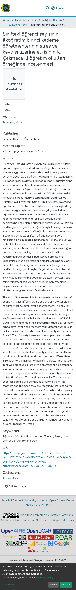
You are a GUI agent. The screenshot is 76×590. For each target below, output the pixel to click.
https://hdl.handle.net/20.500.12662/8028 (29, 466)
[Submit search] (47, 8)
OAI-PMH (42, 505)
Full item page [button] (17, 486)
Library (43, 500)
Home (6, 20)
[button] (53, 8)
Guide (30, 505)
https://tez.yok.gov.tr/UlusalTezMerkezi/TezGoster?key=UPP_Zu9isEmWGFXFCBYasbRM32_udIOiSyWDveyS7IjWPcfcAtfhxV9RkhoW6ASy (37, 457)
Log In (60, 8)
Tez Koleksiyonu (17, 25)
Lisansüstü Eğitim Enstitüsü (48, 20)
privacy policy (45, 577)
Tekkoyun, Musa (12, 122)
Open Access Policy (61, 500)
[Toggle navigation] (71, 8)
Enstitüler (21, 20)
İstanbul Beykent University (19, 500)
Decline (53, 584)
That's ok (66, 584)
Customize (8, 584)
